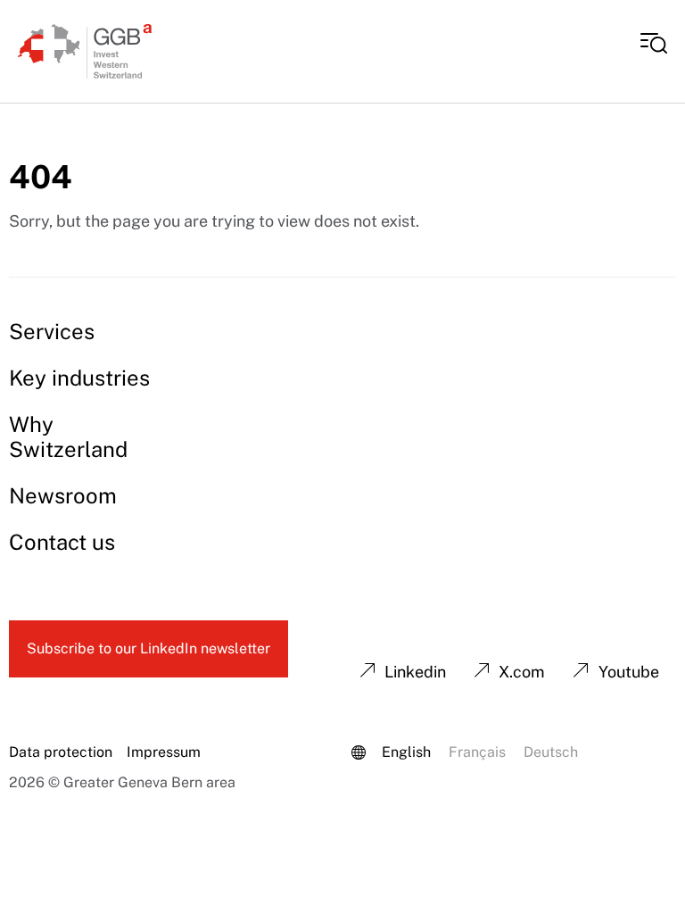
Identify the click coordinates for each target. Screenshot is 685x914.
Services (52, 331)
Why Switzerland (68, 436)
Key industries (79, 377)
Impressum (164, 752)
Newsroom (63, 495)
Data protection (60, 752)
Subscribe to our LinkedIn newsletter (148, 648)
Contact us (62, 541)
